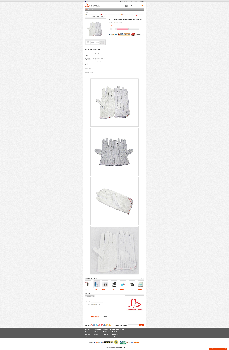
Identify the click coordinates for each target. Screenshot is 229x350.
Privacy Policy (114, 331)
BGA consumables (100, 16)
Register (135, 1)
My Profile (121, 1)
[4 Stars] (93, 304)
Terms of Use (115, 346)
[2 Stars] (92, 304)
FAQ (119, 12)
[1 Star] (91, 304)
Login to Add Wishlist (134, 28)
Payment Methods (106, 331)
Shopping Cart (138, 12)
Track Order (113, 12)
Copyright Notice (115, 336)
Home (91, 12)
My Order (130, 1)
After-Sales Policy (106, 336)
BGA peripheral (92, 16)
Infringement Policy (115, 334)
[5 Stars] (94, 304)
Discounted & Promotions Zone (101, 12)
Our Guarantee (87, 334)
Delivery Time (105, 334)
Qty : (109, 28)
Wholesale (121, 346)
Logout (142, 1)
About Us (86, 331)
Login (139, 1)
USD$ (95, 1)
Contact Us (125, 12)
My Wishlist (126, 1)
